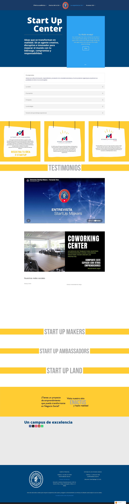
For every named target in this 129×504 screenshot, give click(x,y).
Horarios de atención (64, 479)
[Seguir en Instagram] (36, 426)
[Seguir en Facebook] (30, 426)
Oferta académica (39, 5)
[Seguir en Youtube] (39, 426)
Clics (85, 48)
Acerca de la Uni (54, 5)
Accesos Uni (90, 5)
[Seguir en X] (33, 426)
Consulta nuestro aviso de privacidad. (65, 495)
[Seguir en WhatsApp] (42, 426)
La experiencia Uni (76, 5)
